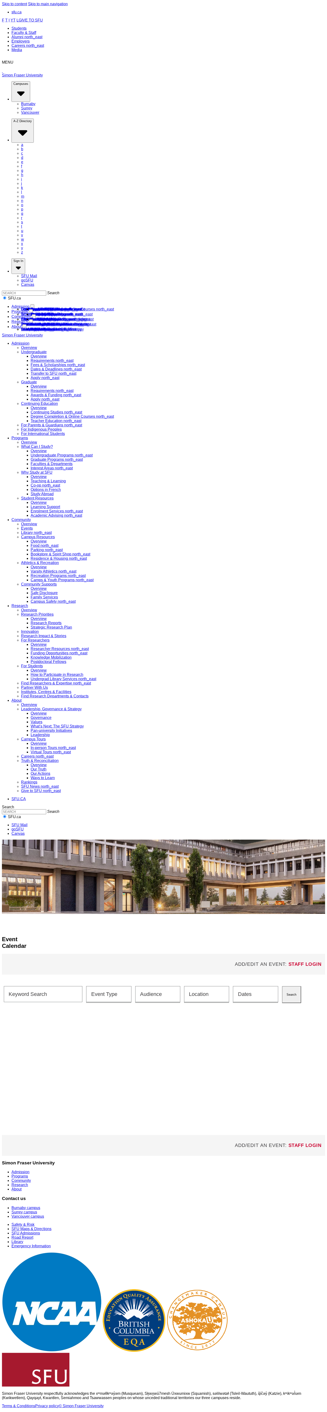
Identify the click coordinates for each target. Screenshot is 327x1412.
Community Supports (39, 584)
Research (19, 322)
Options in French (46, 490)
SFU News (40, 786)
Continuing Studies (56, 412)
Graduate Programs (57, 459)
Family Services (44, 597)
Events (27, 528)
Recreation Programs (58, 576)
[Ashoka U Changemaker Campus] (197, 1350)
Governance (41, 718)
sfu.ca (16, 12)
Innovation (30, 632)
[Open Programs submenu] (31, 311)
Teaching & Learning (48, 481)
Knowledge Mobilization (51, 657)
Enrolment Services (57, 511)
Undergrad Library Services (63, 679)
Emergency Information (31, 1246)
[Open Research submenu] (31, 321)
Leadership (40, 735)
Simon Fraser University (22, 75)
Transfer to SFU (53, 373)
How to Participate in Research (57, 675)
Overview (29, 348)
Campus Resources (38, 537)
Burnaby (28, 104)
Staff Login (304, 964)
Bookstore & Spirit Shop (60, 554)
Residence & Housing (59, 558)
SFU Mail (29, 276)
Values (36, 722)
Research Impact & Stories (43, 636)
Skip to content (14, 4)
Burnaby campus (25, 1208)
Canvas (27, 284)
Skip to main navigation (48, 4)
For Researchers (35, 640)
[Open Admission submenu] (32, 306)
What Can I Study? (37, 447)
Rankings (29, 782)
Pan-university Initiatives (51, 730)
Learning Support (45, 507)
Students (19, 28)
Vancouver (30, 112)
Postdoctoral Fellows (48, 662)
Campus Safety (53, 319)
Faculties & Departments (52, 464)
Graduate (29, 382)
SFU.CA (18, 799)
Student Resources (37, 498)
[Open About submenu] (24, 326)
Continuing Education (39, 404)
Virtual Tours (51, 752)
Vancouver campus (27, 1216)
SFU (27, 280)
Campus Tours (33, 739)
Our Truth (38, 769)
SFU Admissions (25, 1233)
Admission (20, 306)
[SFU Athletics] (52, 1350)
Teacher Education (56, 421)
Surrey (26, 108)
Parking (47, 550)
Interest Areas (52, 468)
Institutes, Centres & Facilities (46, 692)
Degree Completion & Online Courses (72, 416)
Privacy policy (47, 1406)
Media (16, 50)
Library (36, 533)
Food (44, 545)
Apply (45, 378)
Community (21, 317)
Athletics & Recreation (40, 563)
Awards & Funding (56, 395)
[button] (108, 994)
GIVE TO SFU (31, 20)
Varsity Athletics (53, 571)
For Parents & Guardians (51, 425)
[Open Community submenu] (34, 316)
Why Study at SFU (36, 472)
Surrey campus (24, 1212)
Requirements (52, 360)
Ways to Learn (43, 778)
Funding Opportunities (59, 653)
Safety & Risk (22, 1224)
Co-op (45, 485)
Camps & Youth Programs (62, 580)
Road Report (22, 1237)
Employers (20, 41)
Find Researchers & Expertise (56, 683)
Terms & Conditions (18, 1406)
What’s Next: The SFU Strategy (57, 726)
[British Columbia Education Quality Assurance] (134, 1350)
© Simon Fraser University (81, 1406)
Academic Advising (56, 314)
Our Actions (40, 773)
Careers (27, 45)
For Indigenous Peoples (41, 429)
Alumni (26, 37)
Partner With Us (34, 687)
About (16, 327)
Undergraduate (34, 352)
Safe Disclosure (44, 593)
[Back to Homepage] (163, 69)
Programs (19, 312)
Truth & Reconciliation (40, 761)
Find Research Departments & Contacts (55, 324)
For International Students (43, 309)
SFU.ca (14, 298)
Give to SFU (41, 329)
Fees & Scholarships (58, 365)
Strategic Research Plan (51, 627)
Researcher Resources (60, 649)
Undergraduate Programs (62, 455)
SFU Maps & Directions (31, 1229)
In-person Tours (53, 748)
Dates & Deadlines (56, 369)
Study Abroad (42, 494)
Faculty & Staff (23, 33)
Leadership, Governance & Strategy (51, 709)
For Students (32, 666)
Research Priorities (37, 614)
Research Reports (46, 623)
